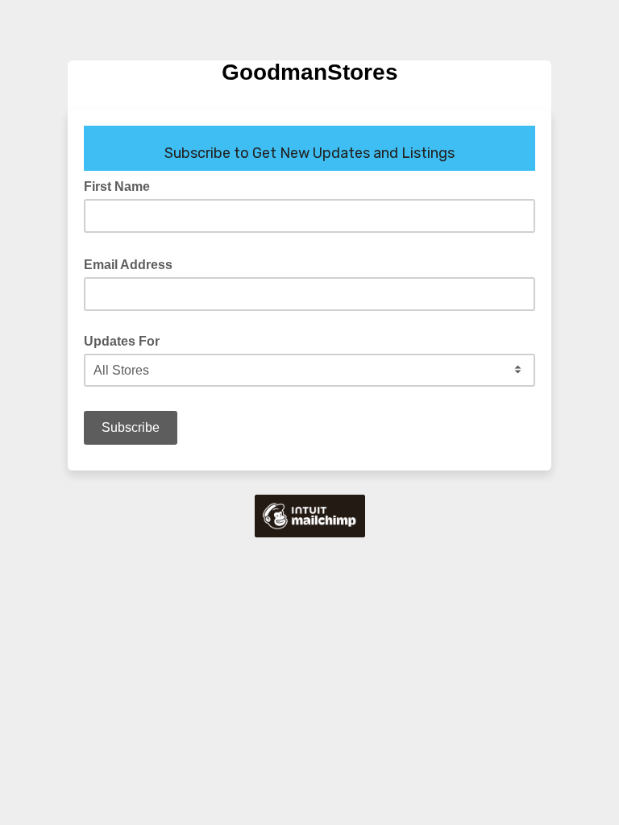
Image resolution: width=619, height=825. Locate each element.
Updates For (122, 341)
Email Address (133, 263)
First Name (117, 186)
